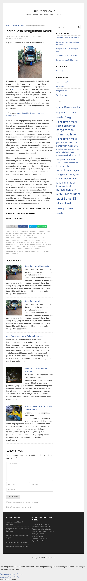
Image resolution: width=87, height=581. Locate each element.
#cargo (33, 231)
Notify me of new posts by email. (19, 507)
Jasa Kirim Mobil (18, 25)
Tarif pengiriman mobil (64, 208)
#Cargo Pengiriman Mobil (24, 233)
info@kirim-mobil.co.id (40, 538)
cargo (59, 112)
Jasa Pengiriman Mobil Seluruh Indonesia (24, 336)
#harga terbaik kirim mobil (24, 236)
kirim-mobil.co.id (43, 11)
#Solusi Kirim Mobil (33, 251)
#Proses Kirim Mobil (14, 251)
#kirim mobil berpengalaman (31, 244)
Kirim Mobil (26, 36)
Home (8, 25)
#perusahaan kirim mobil (35, 249)
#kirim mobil (28, 240)
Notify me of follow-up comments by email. (23, 502)
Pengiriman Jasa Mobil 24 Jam (67, 60)
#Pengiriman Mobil (14, 249)
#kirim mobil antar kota (23, 242)
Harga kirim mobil (65, 125)
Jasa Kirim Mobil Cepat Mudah (66, 55)
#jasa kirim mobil (30, 238)
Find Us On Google (62, 71)
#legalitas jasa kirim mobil (33, 247)
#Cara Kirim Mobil (20, 231)
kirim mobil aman (66, 149)
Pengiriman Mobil (62, 91)
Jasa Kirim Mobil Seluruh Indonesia (68, 38)
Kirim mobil (16, 89)
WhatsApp (43, 226)
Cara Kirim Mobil (68, 107)
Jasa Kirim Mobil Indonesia (37, 266)
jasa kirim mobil (64, 142)
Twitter (33, 226)
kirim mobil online (71, 163)
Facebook (24, 226)
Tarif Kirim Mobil (61, 95)
